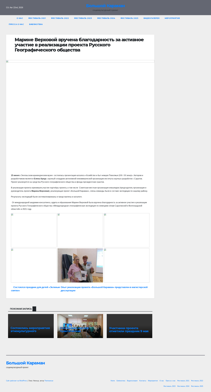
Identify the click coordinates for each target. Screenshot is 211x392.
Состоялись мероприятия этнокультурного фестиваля (30, 331)
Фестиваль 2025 (129, 18)
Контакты (142, 381)
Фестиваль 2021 (37, 18)
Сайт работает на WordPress (17, 381)
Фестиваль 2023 (83, 18)
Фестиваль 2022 (60, 18)
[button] (204, 21)
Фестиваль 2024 (106, 18)
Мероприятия (172, 18)
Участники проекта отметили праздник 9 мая (128, 329)
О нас (20, 18)
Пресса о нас (16, 24)
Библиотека (36, 24)
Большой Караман (105, 5)
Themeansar (48, 381)
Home (113, 381)
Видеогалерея (151, 18)
